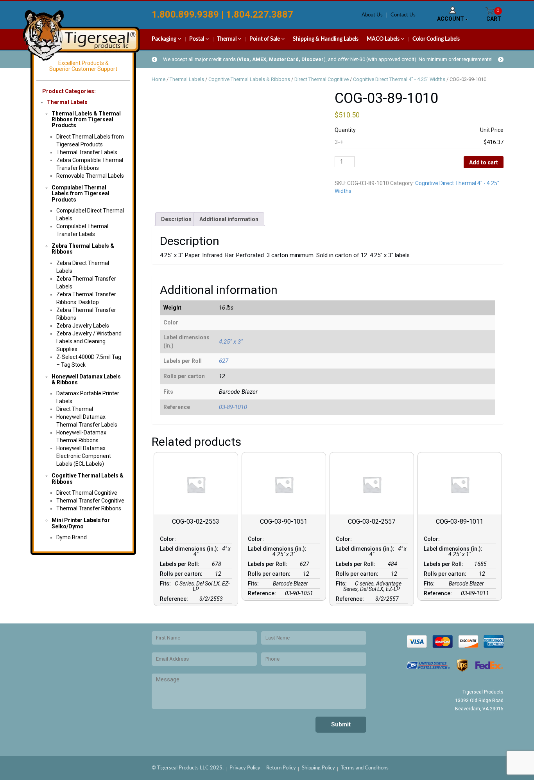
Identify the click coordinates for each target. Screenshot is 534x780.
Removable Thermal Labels (90, 176)
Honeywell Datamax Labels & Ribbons (86, 379)
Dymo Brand (71, 537)
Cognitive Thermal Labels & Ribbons (88, 478)
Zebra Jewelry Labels (82, 325)
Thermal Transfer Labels (86, 152)
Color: (169, 539)
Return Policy (281, 768)
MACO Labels (384, 39)
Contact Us (403, 15)
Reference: (175, 599)
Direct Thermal (74, 409)
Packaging (164, 39)
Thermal (227, 39)
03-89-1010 (233, 407)
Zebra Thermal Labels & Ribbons (83, 249)
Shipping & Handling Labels (325, 39)
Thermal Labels (67, 102)
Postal (197, 39)
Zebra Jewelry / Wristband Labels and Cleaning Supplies (89, 341)
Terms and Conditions (365, 768)
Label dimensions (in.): (190, 548)
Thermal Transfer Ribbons (88, 508)
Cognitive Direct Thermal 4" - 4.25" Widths (399, 79)
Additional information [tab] (228, 219)
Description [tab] (176, 219)
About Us (372, 15)
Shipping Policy (318, 768)
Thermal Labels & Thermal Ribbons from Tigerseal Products (86, 119)
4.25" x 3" (231, 341)
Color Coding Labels (436, 39)
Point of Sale (265, 39)
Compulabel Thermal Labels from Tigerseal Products (80, 193)
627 (223, 360)
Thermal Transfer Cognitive (90, 500)
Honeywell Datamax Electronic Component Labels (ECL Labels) (83, 456)
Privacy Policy (244, 768)
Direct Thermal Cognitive (86, 493)
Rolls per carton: (182, 573)
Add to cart (483, 162)
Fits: (166, 583)
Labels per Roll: (181, 564)
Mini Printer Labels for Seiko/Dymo (81, 523)
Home (158, 79)
